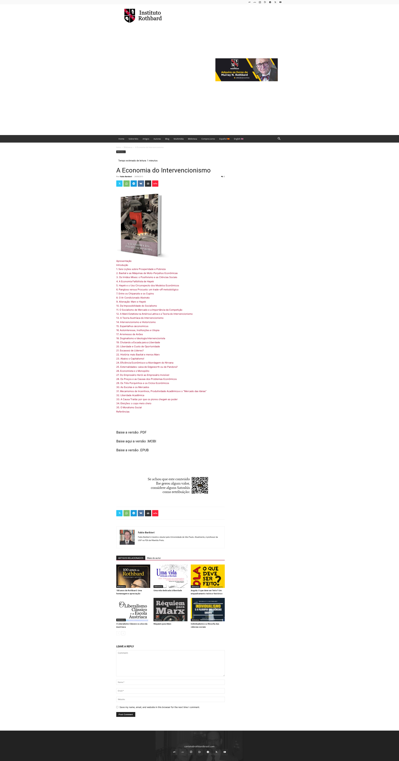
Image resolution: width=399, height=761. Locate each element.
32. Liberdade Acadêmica (130, 395)
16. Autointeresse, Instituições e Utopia (137, 330)
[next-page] (123, 633)
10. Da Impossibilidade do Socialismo (136, 305)
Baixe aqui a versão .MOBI (136, 441)
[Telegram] (270, 2)
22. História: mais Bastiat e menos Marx (138, 354)
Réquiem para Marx (162, 624)
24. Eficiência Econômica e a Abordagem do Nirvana (144, 362)
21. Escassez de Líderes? (130, 350)
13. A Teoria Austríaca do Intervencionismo (139, 317)
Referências (123, 411)
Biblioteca (192, 138)
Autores (157, 138)
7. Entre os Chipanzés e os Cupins (135, 293)
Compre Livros (208, 138)
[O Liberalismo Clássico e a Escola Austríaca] (133, 609)
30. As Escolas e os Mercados (132, 387)
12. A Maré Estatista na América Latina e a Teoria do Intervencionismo (154, 313)
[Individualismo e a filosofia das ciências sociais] (208, 609)
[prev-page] (118, 633)
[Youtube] (280, 2)
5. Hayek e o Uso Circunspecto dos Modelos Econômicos (147, 285)
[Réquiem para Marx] (170, 609)
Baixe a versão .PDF (131, 432)
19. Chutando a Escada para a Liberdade (138, 342)
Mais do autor (154, 558)
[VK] (141, 183)
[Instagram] (259, 2)
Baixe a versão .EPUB (132, 450)
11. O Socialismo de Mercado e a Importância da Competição (149, 309)
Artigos (146, 138)
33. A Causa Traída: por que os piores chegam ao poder (147, 399)
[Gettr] (155, 183)
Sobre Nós (133, 138)
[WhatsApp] (126, 183)
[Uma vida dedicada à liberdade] (170, 576)
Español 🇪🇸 (224, 138)
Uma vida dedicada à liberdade (168, 590)
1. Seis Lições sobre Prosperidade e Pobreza (141, 269)
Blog (167, 138)
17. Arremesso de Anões (129, 334)
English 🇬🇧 (238, 138)
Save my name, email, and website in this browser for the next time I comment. (160, 707)
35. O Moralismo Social (129, 407)
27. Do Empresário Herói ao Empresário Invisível (142, 374)
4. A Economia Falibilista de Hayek (135, 281)
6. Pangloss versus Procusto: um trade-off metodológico (147, 289)
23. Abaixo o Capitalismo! (130, 358)
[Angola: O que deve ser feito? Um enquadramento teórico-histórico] (208, 576)
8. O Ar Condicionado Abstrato (133, 297)
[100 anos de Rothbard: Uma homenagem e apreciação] (133, 576)
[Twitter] (275, 2)
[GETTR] (254, 2)
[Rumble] (265, 2)
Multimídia (179, 138)
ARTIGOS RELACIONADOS (130, 558)
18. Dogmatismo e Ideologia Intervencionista (140, 338)
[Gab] (249, 2)
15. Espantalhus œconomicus (132, 326)
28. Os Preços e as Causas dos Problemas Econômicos (146, 379)
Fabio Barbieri (126, 176)
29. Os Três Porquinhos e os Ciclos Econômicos (142, 383)
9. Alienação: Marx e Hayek (131, 301)
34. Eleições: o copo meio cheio (133, 403)
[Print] (148, 183)
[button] (279, 139)
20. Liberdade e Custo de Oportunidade (138, 346)
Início (118, 147)
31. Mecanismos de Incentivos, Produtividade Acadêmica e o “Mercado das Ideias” (161, 391)
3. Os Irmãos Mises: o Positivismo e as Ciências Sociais (146, 277)
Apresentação (124, 260)
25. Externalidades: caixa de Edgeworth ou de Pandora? (147, 366)
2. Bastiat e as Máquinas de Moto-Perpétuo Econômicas (147, 273)
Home (121, 138)
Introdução (122, 265)
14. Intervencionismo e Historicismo (136, 322)
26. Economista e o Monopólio (132, 370)
